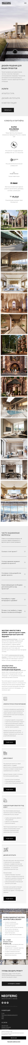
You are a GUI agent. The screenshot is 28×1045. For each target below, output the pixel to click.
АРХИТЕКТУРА (8, 93)
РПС (3, 1018)
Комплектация (9, 103)
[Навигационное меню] (25, 3)
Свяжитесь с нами (7, 973)
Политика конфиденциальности (10, 1015)
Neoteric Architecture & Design (10, 639)
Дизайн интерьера (6, 1027)
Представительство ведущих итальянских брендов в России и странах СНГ (14, 134)
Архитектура (5, 1025)
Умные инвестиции (14, 176)
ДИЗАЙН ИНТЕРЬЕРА (11, 98)
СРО (3, 1016)
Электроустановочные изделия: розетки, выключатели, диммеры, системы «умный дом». (14, 188)
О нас (3, 1013)
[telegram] (8, 1003)
